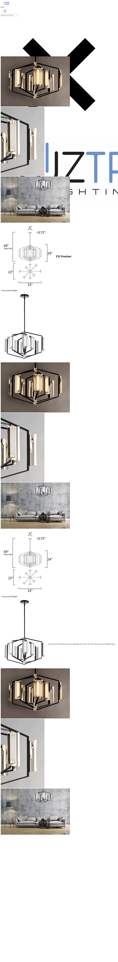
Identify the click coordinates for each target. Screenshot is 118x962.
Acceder (6, 4)
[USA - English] (5, 12)
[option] (59, 327)
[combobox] (9, 15)
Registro (6, 2)
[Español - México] (5, 10)
